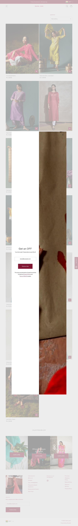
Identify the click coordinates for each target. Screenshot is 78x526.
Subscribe (25, 266)
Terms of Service (24, 276)
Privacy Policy (26, 274)
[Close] (63, 135)
